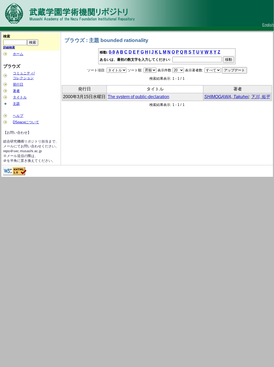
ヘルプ (18, 116)
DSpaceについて (26, 122)
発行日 (18, 84)
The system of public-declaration (138, 96)
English (268, 25)
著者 (16, 91)
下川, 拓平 (260, 96)
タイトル (20, 97)
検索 (6, 36)
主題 (16, 104)
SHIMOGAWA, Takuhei (226, 96)
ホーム (18, 54)
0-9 (112, 52)
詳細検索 (9, 47)
